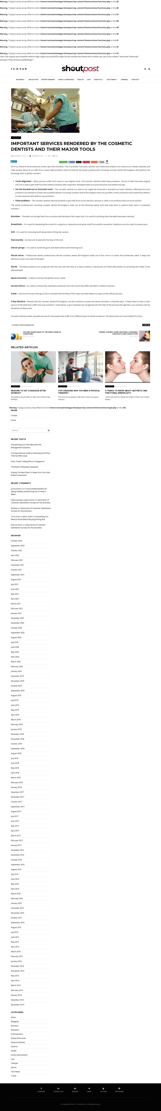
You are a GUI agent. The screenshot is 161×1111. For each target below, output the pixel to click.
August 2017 (16, 811)
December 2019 (17, 676)
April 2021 (15, 599)
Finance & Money (18, 1042)
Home (13, 420)
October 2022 (16, 551)
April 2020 (15, 657)
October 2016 (16, 860)
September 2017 (17, 807)
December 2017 (17, 792)
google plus (58, 1091)
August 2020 (16, 637)
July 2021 (14, 584)
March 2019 (16, 720)
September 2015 (17, 923)
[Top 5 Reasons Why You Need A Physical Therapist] (80, 367)
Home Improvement (19, 1055)
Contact (135, 79)
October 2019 (16, 686)
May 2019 (15, 710)
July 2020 (14, 642)
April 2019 (15, 715)
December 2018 (17, 734)
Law (89, 79)
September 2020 (17, 633)
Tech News (111, 79)
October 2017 (16, 802)
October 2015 (16, 918)
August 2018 (16, 753)
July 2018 (14, 758)
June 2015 (15, 937)
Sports (13, 1067)
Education (33, 79)
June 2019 (15, 705)
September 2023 (17, 546)
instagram (119, 1091)
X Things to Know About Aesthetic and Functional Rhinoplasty (126, 392)
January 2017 (16, 845)
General (124, 79)
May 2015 (15, 942)
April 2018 (15, 773)
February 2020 (17, 666)
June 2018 (15, 763)
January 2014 (16, 995)
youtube (103, 1091)
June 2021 (15, 589)
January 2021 (16, 613)
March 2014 (16, 985)
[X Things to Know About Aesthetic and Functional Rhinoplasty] (127, 367)
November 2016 (17, 855)
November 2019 (17, 681)
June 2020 (15, 647)
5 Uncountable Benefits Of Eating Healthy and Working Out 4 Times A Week (29, 492)
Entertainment (48, 79)
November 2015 (17, 913)
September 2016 (17, 865)
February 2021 (17, 609)
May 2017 (15, 826)
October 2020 (16, 628)
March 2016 (16, 894)
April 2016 (15, 889)
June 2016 (15, 879)
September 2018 (17, 749)
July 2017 (14, 816)
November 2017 (17, 797)
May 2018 (15, 768)
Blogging (15, 1021)
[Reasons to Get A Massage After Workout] (33, 367)
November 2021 (17, 565)
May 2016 (15, 884)
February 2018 (17, 782)
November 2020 (17, 623)
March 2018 (16, 778)
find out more (16, 525)
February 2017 (17, 840)
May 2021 (15, 594)
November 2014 (17, 971)
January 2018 (16, 787)
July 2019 (14, 700)
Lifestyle (98, 79)
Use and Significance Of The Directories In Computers (42, 334)
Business (20, 79)
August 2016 (16, 869)
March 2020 (16, 662)
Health (80, 79)
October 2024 (16, 541)
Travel (13, 1076)
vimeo (89, 1091)
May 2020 (15, 652)
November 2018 (17, 739)
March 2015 (16, 952)
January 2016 (16, 903)
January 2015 (16, 961)
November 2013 (17, 1005)
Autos (13, 1017)
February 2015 (17, 956)
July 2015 (14, 932)
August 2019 (16, 695)
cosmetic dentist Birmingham (23, 325)
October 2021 (16, 570)
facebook (41, 1091)
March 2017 (16, 836)
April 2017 (15, 831)
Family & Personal (66, 79)
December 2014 (17, 966)
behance (75, 1091)
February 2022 (17, 560)
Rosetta (14, 508)
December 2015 (17, 908)
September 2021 (17, 575)
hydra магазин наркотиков (22, 500)
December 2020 (17, 618)
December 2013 (17, 1000)
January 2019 (16, 729)
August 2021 (16, 580)
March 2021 (16, 604)
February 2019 (17, 724)
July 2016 (14, 874)
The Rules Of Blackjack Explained (24, 467)
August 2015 (16, 927)
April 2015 (15, 947)
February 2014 (17, 990)
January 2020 (16, 671)
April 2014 (15, 981)
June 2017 (15, 821)
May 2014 (15, 976)
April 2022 (15, 555)
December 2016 (17, 850)
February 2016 (17, 898)
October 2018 (16, 744)
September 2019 (17, 691)
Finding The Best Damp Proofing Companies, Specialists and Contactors (118, 334)
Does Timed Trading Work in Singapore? (27, 461)
